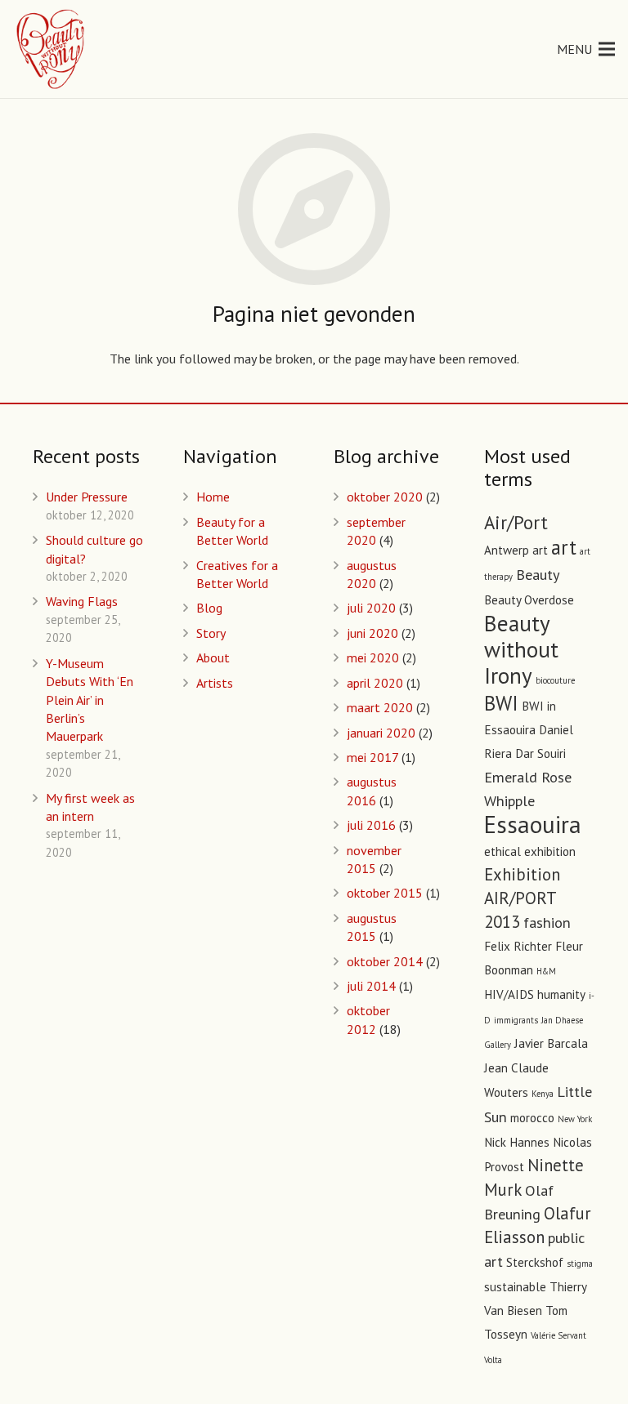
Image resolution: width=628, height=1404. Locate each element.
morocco (532, 1117)
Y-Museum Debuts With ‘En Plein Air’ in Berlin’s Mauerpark (89, 700)
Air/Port (516, 522)
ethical (502, 851)
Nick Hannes (517, 1142)
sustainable (515, 1287)
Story (211, 633)
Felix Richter (518, 946)
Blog (209, 607)
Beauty (537, 574)
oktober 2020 (385, 496)
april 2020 (375, 683)
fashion (547, 922)
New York (575, 1119)
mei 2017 (372, 757)
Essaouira (532, 824)
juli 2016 (371, 825)
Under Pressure (87, 496)
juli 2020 (371, 607)
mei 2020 (373, 657)
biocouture (555, 680)
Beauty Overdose (529, 600)
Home (213, 496)
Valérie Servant (558, 1335)
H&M (546, 971)
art (563, 547)
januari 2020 (381, 732)
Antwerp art (516, 550)
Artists (214, 683)
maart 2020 (380, 707)
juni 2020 (372, 633)
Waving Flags (82, 601)
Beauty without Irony (521, 648)
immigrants (516, 1020)
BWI (501, 703)
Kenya (543, 1093)
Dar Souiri (540, 753)
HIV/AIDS (509, 994)
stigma (580, 1263)
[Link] (51, 49)
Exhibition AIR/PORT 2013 (522, 898)
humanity (561, 994)
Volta (493, 1360)
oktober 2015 (385, 893)
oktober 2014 (385, 961)
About (213, 657)
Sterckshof (534, 1262)
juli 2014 (371, 986)
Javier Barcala (551, 1043)
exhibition (550, 851)
